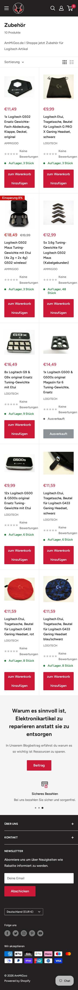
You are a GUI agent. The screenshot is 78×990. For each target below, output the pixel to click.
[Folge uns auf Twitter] (16, 933)
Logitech (50, 143)
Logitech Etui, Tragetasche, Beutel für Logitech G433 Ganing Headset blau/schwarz (57, 629)
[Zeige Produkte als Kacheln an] (65, 62)
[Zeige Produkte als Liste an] (72, 62)
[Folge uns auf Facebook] (7, 933)
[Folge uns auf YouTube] (40, 933)
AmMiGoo (11, 143)
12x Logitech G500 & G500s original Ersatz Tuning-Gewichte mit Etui (18, 500)
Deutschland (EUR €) (20, 911)
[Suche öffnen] (52, 8)
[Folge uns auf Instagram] (24, 933)
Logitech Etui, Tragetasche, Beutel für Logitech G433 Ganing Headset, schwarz (57, 503)
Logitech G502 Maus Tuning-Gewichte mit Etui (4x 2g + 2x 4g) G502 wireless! (17, 253)
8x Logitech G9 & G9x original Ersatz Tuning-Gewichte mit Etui (18, 379)
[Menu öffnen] (6, 8)
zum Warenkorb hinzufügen (19, 178)
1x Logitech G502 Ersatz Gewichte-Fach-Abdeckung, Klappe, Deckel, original (17, 127)
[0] (70, 8)
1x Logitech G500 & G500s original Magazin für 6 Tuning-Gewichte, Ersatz (58, 382)
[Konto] (61, 8)
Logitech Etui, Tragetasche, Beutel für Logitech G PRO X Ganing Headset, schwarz (57, 127)
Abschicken (20, 891)
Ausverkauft (58, 434)
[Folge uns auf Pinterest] (32, 933)
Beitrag (39, 765)
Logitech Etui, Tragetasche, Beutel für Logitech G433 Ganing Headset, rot (19, 626)
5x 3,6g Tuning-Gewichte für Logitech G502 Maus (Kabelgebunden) (56, 253)
